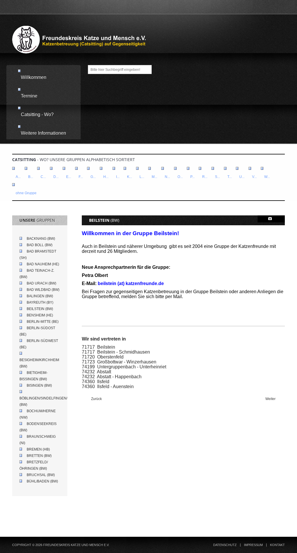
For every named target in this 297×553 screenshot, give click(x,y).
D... (56, 177)
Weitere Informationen (43, 133)
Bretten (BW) (39, 456)
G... (93, 177)
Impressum (253, 545)
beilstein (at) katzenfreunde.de (131, 283)
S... (217, 177)
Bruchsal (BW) (41, 475)
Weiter (270, 399)
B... (30, 177)
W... (267, 177)
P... (192, 177)
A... (18, 177)
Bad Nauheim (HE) (43, 264)
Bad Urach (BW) (41, 283)
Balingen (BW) (40, 296)
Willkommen (33, 77)
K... (129, 177)
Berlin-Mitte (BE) (43, 322)
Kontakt (277, 545)
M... (154, 177)
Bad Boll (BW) (39, 245)
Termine (29, 95)
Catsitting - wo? (37, 114)
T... (229, 177)
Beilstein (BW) (40, 309)
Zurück (96, 399)
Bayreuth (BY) (40, 302)
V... (254, 177)
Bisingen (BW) (39, 385)
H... (105, 177)
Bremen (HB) (38, 449)
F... (81, 177)
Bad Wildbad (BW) (43, 290)
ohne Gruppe (26, 193)
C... (43, 177)
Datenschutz (225, 545)
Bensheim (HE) (40, 315)
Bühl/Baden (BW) (42, 481)
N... (167, 177)
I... (117, 177)
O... (180, 177)
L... (142, 177)
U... (242, 177)
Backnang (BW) (41, 239)
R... (204, 177)
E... (68, 177)
